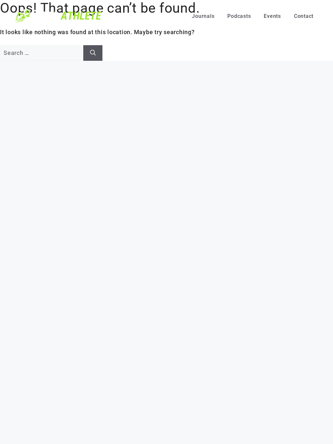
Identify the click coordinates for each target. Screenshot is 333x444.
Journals (203, 16)
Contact (303, 16)
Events (272, 16)
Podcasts (239, 16)
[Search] (93, 53)
